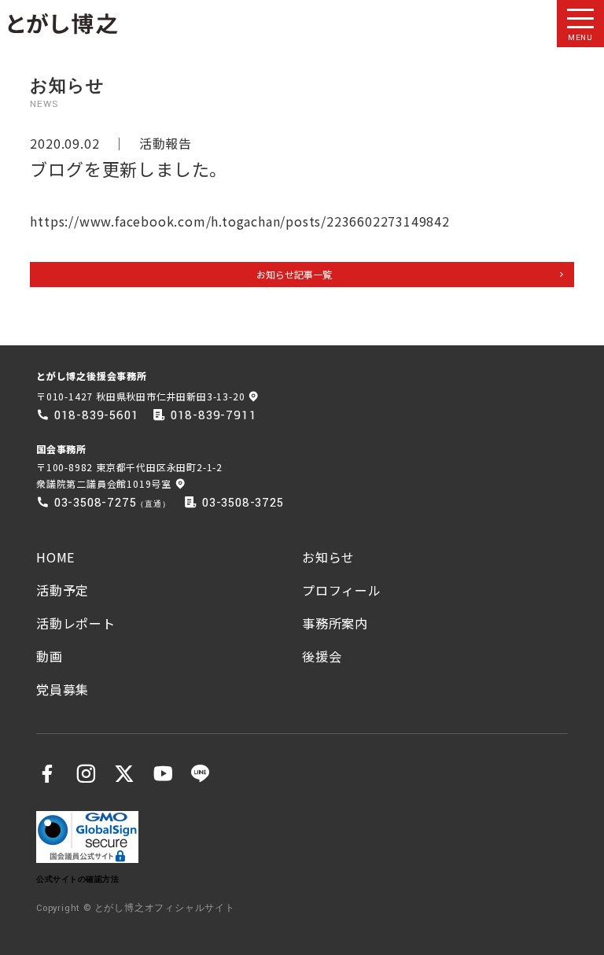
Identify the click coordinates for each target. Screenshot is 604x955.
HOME (55, 557)
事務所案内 (335, 623)
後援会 (321, 656)
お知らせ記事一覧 (294, 274)
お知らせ (328, 557)
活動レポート (76, 623)
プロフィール (341, 590)
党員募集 (62, 689)
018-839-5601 (96, 415)
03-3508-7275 (95, 502)
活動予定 (62, 590)
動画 (49, 656)
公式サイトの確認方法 (77, 879)
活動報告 (165, 143)
